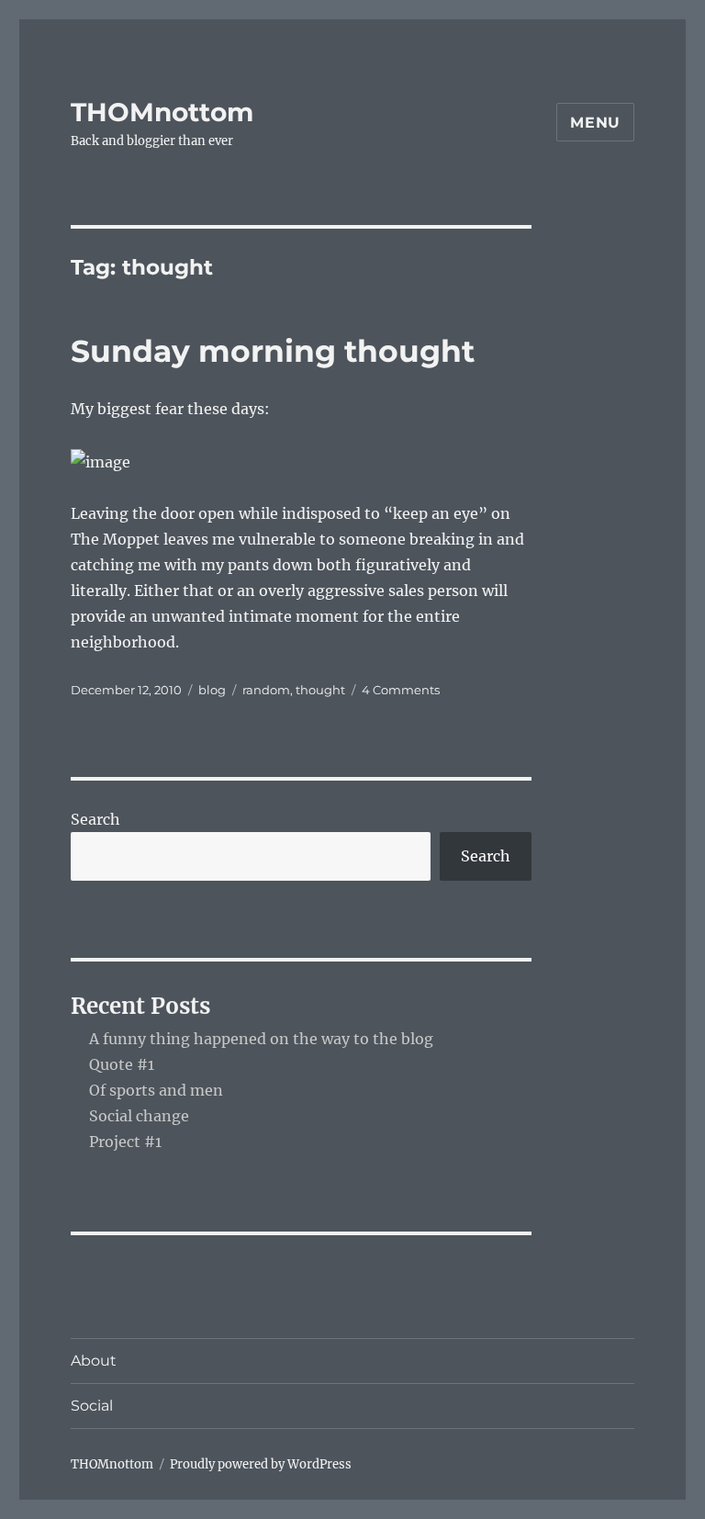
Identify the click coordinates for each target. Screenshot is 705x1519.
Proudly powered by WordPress (261, 1464)
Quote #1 (121, 1064)
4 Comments (401, 689)
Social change (139, 1116)
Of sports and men (156, 1090)
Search (95, 819)
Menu (595, 122)
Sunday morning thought (273, 350)
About (94, 1360)
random (266, 689)
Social (92, 1405)
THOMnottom (162, 112)
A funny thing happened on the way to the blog (261, 1039)
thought (320, 689)
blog (212, 689)
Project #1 (125, 1141)
